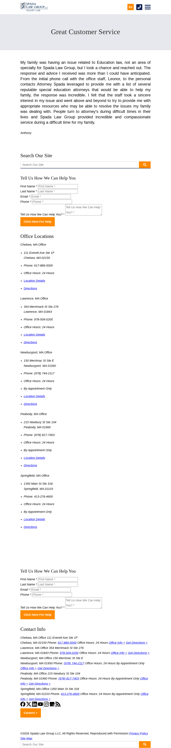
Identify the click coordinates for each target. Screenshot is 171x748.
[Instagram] (47, 705)
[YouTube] (41, 705)
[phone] (139, 7)
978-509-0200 (69, 653)
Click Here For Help (37, 221)
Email (25, 196)
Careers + (31, 713)
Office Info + (117, 642)
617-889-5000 (67, 642)
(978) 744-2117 (74, 663)
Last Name (28, 191)
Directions (30, 288)
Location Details (34, 280)
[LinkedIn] (35, 705)
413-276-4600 (70, 694)
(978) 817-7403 (68, 678)
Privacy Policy (138, 733)
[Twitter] (29, 705)
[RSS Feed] (57, 705)
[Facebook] (23, 705)
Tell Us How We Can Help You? (42, 214)
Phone (25, 201)
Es (130, 7)
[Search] (145, 164)
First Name (28, 186)
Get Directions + (137, 642)
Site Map (26, 738)
